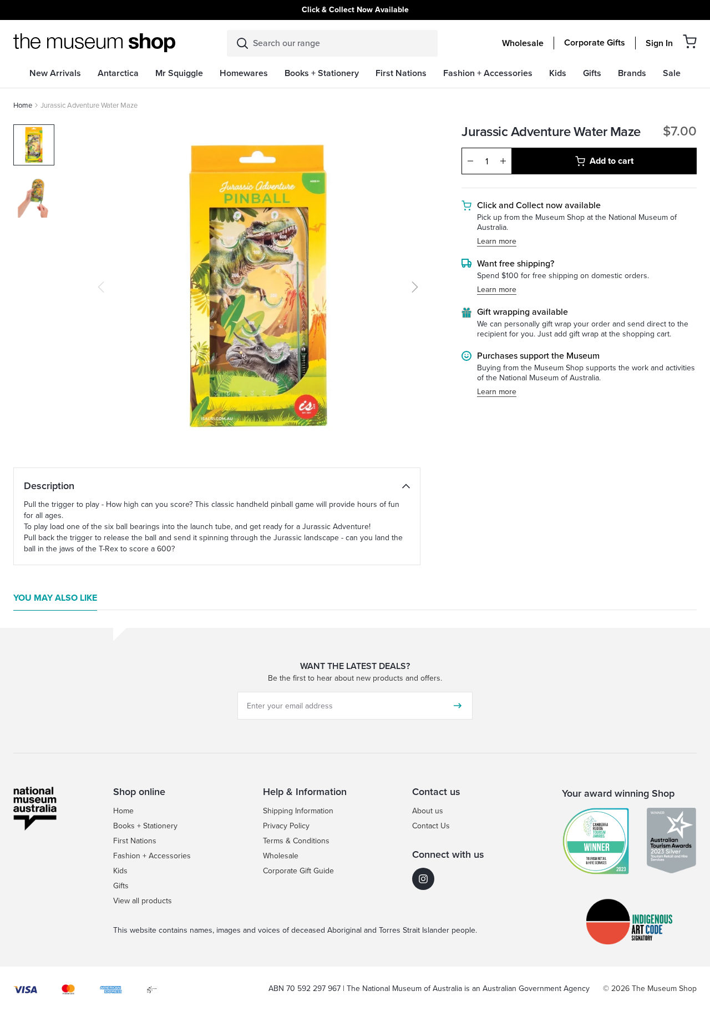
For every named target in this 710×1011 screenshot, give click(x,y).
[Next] (414, 287)
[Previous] (100, 287)
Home (22, 105)
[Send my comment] (458, 705)
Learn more (496, 242)
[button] (690, 41)
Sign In (659, 43)
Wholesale (523, 43)
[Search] (242, 43)
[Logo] (94, 42)
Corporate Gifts (594, 43)
